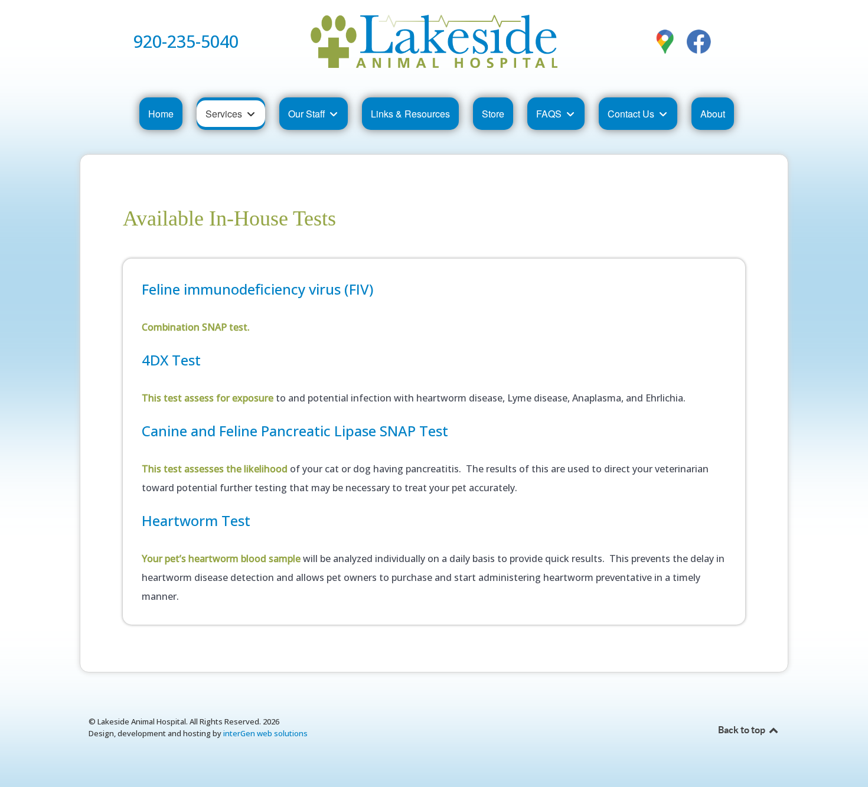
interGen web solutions (265, 733)
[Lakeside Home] (434, 41)
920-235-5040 (186, 41)
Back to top (742, 729)
